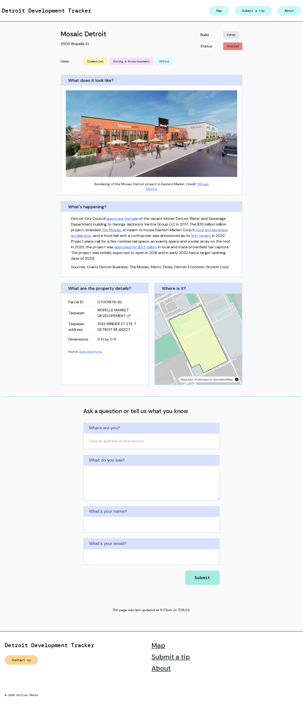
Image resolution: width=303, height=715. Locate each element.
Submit (202, 578)
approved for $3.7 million (135, 246)
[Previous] (71, 133)
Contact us (21, 660)
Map (219, 11)
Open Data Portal (90, 352)
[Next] (232, 133)
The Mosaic (111, 229)
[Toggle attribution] (237, 379)
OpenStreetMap (223, 379)
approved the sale (122, 218)
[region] (198, 339)
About (289, 11)
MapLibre (187, 379)
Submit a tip (253, 11)
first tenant (201, 235)
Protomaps (202, 379)
